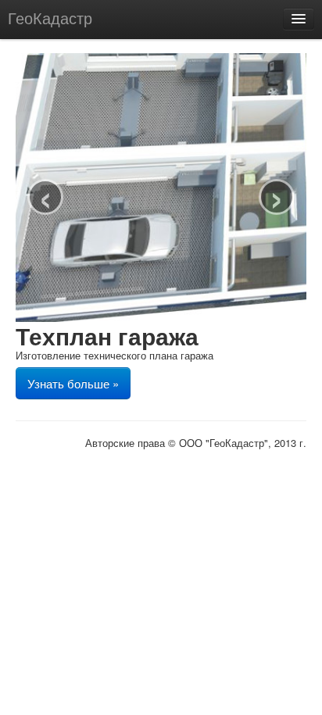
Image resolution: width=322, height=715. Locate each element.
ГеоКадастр (50, 17)
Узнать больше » (73, 383)
